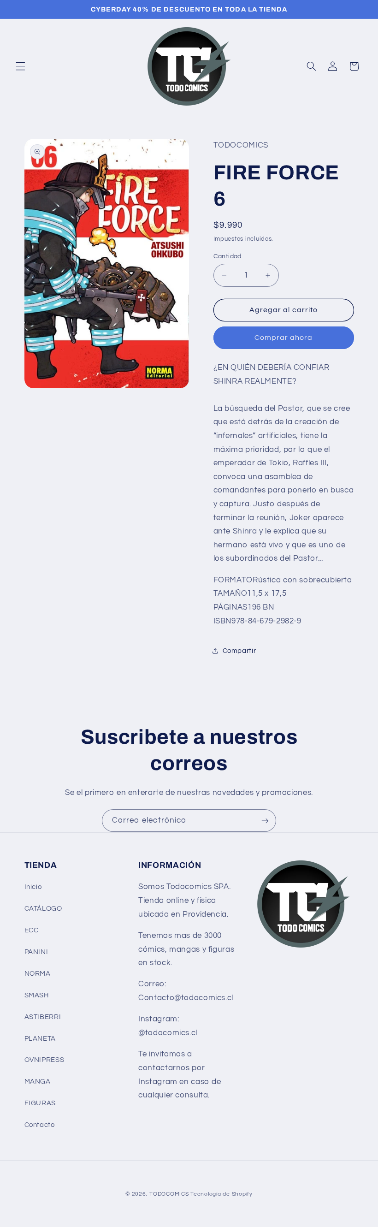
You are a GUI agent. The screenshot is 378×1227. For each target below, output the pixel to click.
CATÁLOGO (43, 908)
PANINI (36, 951)
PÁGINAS (230, 607)
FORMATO (233, 580)
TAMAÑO (230, 593)
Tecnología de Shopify (221, 1194)
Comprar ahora (283, 337)
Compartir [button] (239, 650)
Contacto (39, 1124)
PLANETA (40, 1038)
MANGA (37, 1081)
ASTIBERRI (42, 1017)
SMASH (36, 995)
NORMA (37, 973)
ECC (31, 930)
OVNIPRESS (44, 1059)
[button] (20, 66)
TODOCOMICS (169, 1194)
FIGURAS (40, 1103)
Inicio (33, 886)
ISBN (222, 621)
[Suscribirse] (265, 820)
